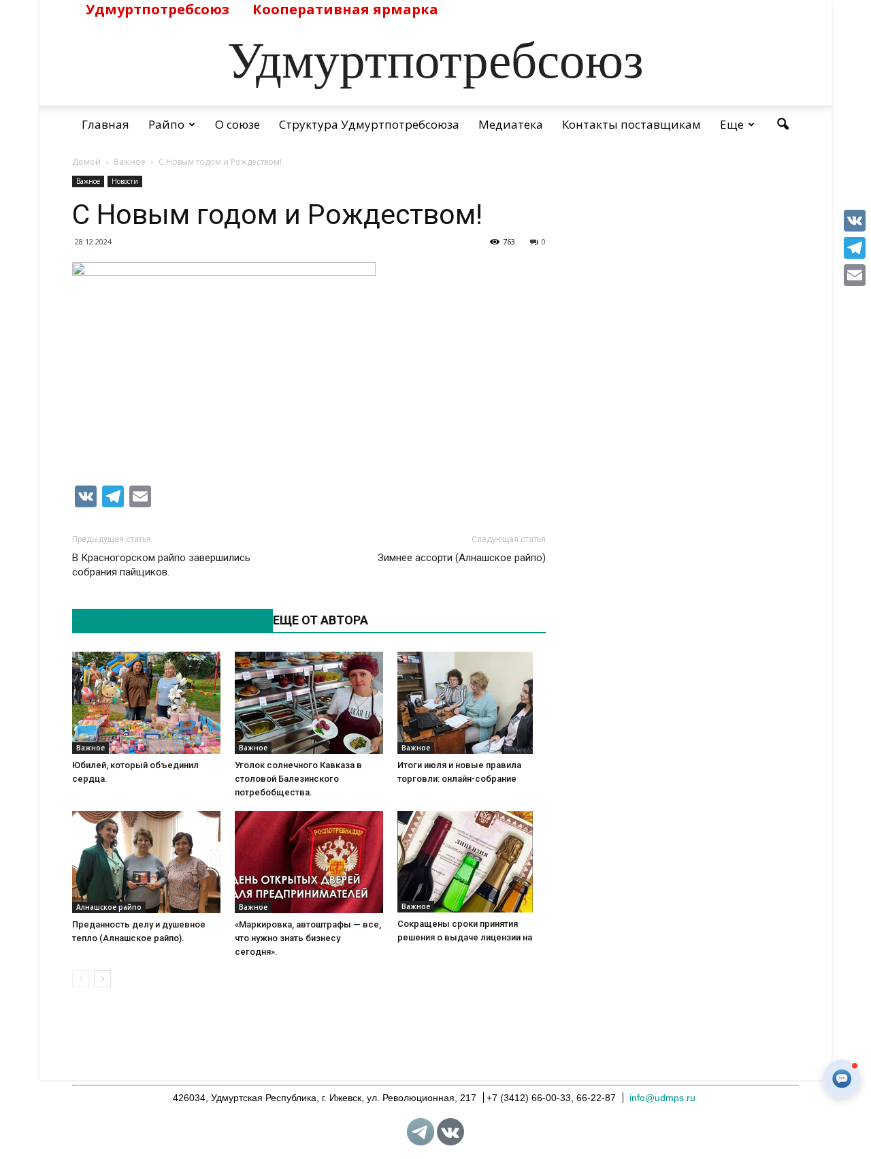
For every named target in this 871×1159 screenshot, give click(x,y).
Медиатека (510, 124)
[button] (782, 124)
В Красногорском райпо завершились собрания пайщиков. (161, 565)
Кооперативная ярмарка (345, 9)
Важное (88, 181)
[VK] (854, 220)
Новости (125, 181)
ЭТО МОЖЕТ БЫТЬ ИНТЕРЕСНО (165, 620)
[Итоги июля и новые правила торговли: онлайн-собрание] (471, 703)
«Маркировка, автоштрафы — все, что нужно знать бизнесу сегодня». (308, 938)
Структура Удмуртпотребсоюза (369, 124)
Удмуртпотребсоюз (157, 9)
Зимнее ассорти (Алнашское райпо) (462, 558)
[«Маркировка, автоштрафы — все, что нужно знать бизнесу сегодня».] (309, 862)
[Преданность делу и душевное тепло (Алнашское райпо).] (146, 862)
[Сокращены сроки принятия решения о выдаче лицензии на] (471, 861)
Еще (732, 124)
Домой (86, 162)
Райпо (166, 124)
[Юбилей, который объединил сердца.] (146, 703)
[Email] (854, 275)
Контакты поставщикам (631, 124)
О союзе (237, 124)
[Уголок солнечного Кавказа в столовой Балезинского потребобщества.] (309, 703)
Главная (105, 124)
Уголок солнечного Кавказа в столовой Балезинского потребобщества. (298, 778)
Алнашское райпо (109, 907)
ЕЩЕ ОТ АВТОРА (320, 620)
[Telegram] (854, 247)
